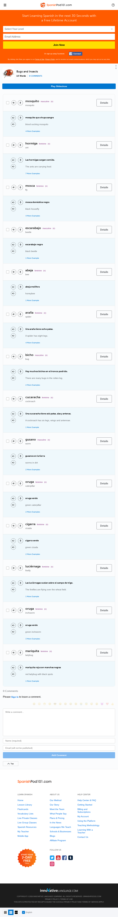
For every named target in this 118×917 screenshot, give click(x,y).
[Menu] (5, 5)
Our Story (54, 804)
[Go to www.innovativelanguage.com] (59, 890)
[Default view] (11, 912)
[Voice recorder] (20, 102)
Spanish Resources (27, 827)
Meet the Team (57, 809)
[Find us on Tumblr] (70, 857)
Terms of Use (39, 59)
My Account (83, 816)
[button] (113, 5)
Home (20, 800)
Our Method (55, 800)
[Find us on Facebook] (64, 857)
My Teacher (23, 831)
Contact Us (82, 837)
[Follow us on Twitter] (52, 857)
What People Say (58, 813)
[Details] (104, 102)
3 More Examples (33, 639)
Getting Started (84, 804)
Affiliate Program (58, 840)
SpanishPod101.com (92, 896)
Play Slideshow (59, 86)
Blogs (52, 836)
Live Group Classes (27, 822)
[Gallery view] (16, 912)
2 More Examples (33, 385)
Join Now (59, 45)
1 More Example (32, 258)
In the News (55, 822)
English (29, 912)
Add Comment (59, 755)
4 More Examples (33, 131)
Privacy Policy (50, 59)
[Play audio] (13, 102)
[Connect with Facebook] (76, 54)
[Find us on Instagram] (52, 863)
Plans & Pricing (57, 818)
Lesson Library (25, 804)
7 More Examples (33, 173)
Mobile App (23, 836)
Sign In (15, 697)
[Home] (56, 7)
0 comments (35, 76)
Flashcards (23, 809)
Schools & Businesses (60, 831)
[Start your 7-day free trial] (27, 858)
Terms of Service (90, 902)
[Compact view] (5, 912)
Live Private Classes (27, 818)
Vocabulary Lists (25, 813)
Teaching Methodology (88, 825)
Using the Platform (86, 821)
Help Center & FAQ (86, 800)
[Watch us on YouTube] (58, 857)
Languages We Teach (60, 827)
